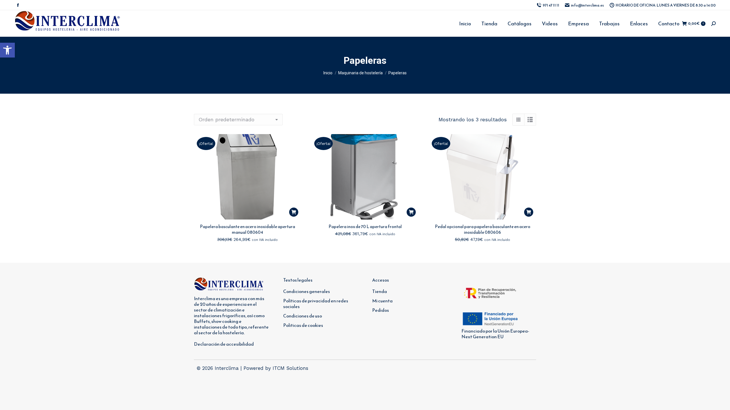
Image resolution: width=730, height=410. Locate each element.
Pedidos (380, 310)
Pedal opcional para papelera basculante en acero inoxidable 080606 (482, 229)
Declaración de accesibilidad (224, 344)
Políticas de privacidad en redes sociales (315, 303)
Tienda (379, 291)
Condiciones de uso (302, 316)
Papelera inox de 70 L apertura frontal (365, 226)
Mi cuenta (382, 301)
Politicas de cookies (303, 325)
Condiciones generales (306, 291)
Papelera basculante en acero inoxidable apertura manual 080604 (247, 229)
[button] (7, 50)
